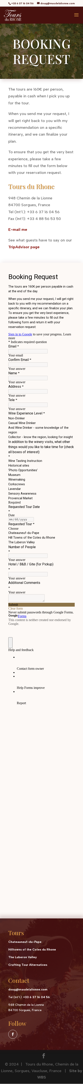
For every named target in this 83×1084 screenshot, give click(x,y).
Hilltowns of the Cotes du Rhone (32, 949)
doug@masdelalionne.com (27, 989)
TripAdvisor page (24, 247)
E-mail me (17, 229)
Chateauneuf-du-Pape (25, 942)
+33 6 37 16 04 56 (36, 997)
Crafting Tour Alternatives (27, 965)
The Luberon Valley (22, 957)
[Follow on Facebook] (12, 1034)
